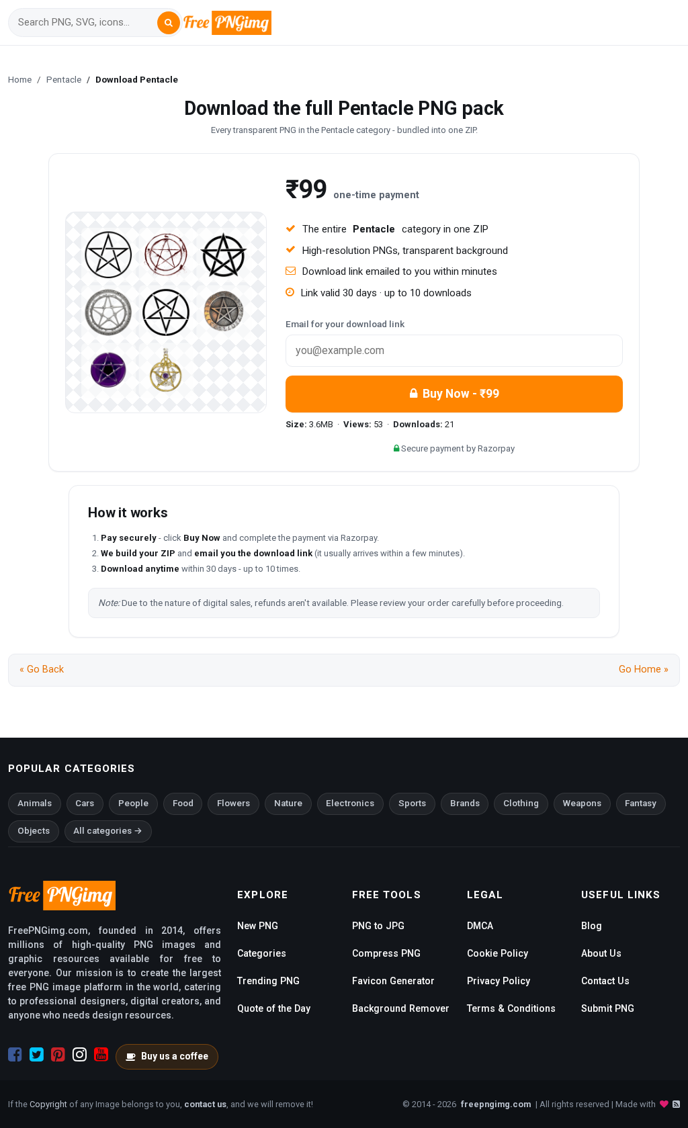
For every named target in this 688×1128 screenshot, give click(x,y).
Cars (84, 803)
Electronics (350, 803)
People (133, 803)
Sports (412, 803)
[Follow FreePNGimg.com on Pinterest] (58, 1054)
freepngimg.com (496, 1104)
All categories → (107, 831)
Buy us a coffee (174, 1056)
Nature (288, 803)
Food (183, 803)
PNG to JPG (378, 925)
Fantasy (640, 803)
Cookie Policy (497, 953)
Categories (261, 953)
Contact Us (605, 981)
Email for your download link (345, 323)
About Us (601, 953)
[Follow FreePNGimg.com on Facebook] (15, 1054)
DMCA (480, 925)
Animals (34, 803)
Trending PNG (268, 981)
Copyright (48, 1104)
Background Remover (400, 1008)
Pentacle (63, 79)
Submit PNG (607, 1008)
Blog (591, 925)
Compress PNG (386, 953)
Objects (33, 831)
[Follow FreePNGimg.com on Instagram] (80, 1054)
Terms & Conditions (511, 1008)
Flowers (233, 803)
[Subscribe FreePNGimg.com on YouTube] (101, 1054)
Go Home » (644, 669)
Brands (465, 803)
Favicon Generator (393, 981)
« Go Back (41, 669)
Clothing (521, 803)
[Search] (168, 22)
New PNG (257, 925)
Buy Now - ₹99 (461, 393)
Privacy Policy (498, 981)
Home (20, 79)
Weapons (582, 803)
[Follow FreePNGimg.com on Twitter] (37, 1054)
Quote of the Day (273, 1008)
